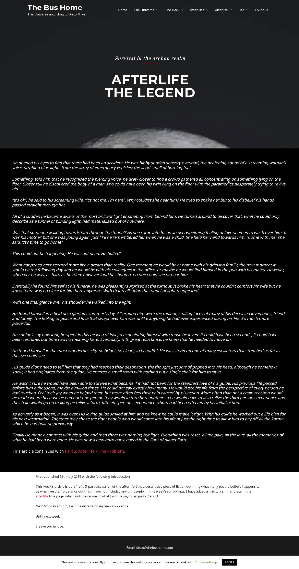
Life (241, 10)
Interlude (197, 10)
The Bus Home (54, 7)
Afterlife (221, 10)
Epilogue (261, 10)
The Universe (144, 10)
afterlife (42, 496)
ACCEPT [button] (230, 562)
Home (122, 10)
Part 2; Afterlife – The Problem (94, 451)
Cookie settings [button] (206, 562)
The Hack (172, 10)
